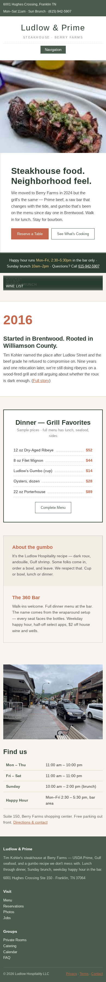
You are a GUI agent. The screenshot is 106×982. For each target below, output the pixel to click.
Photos (8, 912)
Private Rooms (15, 940)
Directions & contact (30, 822)
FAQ (6, 958)
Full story (41, 380)
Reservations (13, 906)
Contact (97, 974)
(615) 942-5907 (59, 11)
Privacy (71, 974)
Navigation (53, 50)
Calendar (10, 952)
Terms (84, 974)
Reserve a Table (30, 234)
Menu (7, 900)
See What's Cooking (73, 234)
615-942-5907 (88, 266)
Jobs (7, 918)
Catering (9, 946)
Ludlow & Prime (53, 31)
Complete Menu (53, 508)
